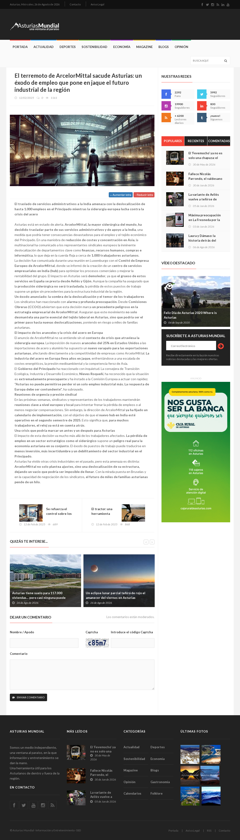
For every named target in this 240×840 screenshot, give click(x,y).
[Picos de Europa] (211, 796)
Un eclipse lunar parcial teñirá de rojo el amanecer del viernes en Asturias (115, 595)
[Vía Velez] (209, 775)
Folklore (156, 793)
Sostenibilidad (94, 47)
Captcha (92, 632)
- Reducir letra (144, 195)
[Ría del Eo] (189, 796)
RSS (209, 830)
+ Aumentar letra (120, 195)
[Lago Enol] (189, 775)
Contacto (75, 4)
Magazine (144, 47)
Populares (173, 141)
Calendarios (132, 793)
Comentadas (219, 141)
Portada (20, 47)
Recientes (196, 141)
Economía (121, 47)
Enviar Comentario (30, 697)
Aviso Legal (97, 4)
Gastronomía (160, 782)
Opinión (181, 47)
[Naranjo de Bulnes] (189, 754)
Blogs (163, 47)
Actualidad (44, 47)
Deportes (68, 47)
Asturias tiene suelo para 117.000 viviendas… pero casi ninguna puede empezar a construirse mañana (39, 597)
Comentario (18, 654)
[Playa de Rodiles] (211, 754)
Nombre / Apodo (22, 632)
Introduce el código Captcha (132, 632)
